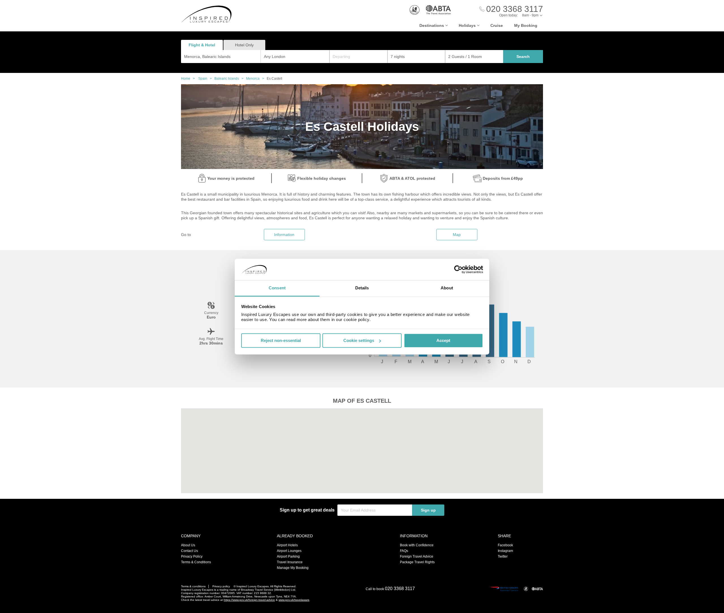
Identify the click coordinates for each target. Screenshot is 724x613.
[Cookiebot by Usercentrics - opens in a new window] (458, 269)
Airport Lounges (289, 551)
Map (457, 234)
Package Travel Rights (417, 562)
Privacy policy (221, 586)
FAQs (404, 551)
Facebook (505, 545)
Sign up (428, 510)
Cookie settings (358, 340)
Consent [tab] (277, 288)
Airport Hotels (287, 545)
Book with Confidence (417, 545)
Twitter (503, 556)
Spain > (206, 79)
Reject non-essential (281, 340)
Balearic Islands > (230, 79)
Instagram (505, 551)
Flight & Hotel (202, 45)
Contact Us (189, 551)
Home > (189, 79)
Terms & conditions (193, 586)
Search (523, 56)
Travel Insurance (290, 562)
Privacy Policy (191, 556)
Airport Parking (288, 556)
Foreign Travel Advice (416, 556)
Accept (443, 340)
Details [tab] (362, 288)
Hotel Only (244, 45)
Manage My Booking (293, 568)
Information (284, 234)
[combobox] (221, 56)
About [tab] (447, 288)
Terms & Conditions (196, 562)
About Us (188, 545)
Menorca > (256, 79)
